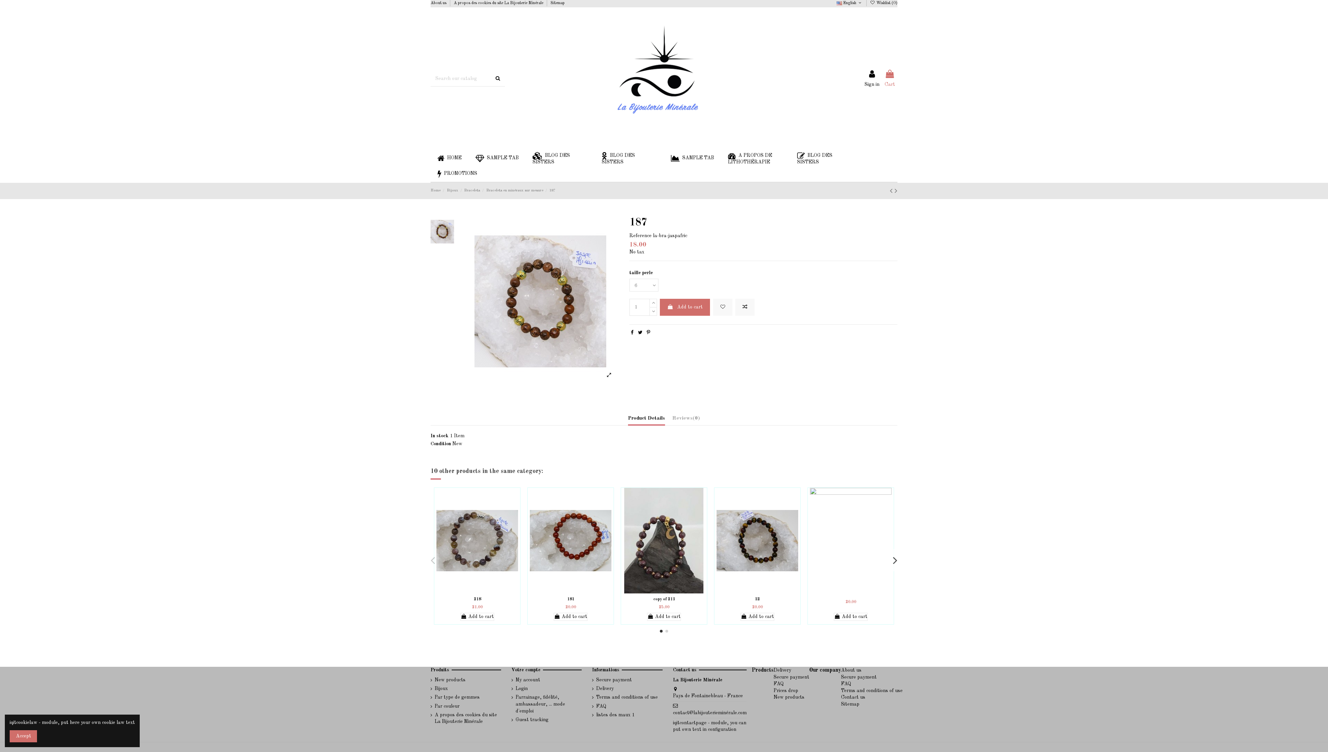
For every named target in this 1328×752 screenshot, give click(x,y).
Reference (640, 235)
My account (528, 680)
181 (570, 599)
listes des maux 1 (615, 715)
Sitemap (558, 3)
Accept (23, 736)
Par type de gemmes (457, 697)
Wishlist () (886, 3)
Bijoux (441, 688)
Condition (441, 443)
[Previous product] (892, 191)
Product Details (646, 418)
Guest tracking (532, 719)
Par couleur (447, 706)
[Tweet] (640, 332)
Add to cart (690, 307)
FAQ (601, 706)
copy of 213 (664, 599)
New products (450, 680)
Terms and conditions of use (627, 697)
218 (477, 599)
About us (439, 3)
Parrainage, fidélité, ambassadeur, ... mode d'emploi (540, 704)
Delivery (605, 688)
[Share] (632, 332)
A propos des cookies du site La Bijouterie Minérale (499, 3)
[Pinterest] (648, 332)
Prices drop (786, 690)
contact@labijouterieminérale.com (710, 712)
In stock (440, 435)
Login (522, 688)
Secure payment (614, 680)
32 (757, 599)
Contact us (853, 697)
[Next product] (896, 191)
